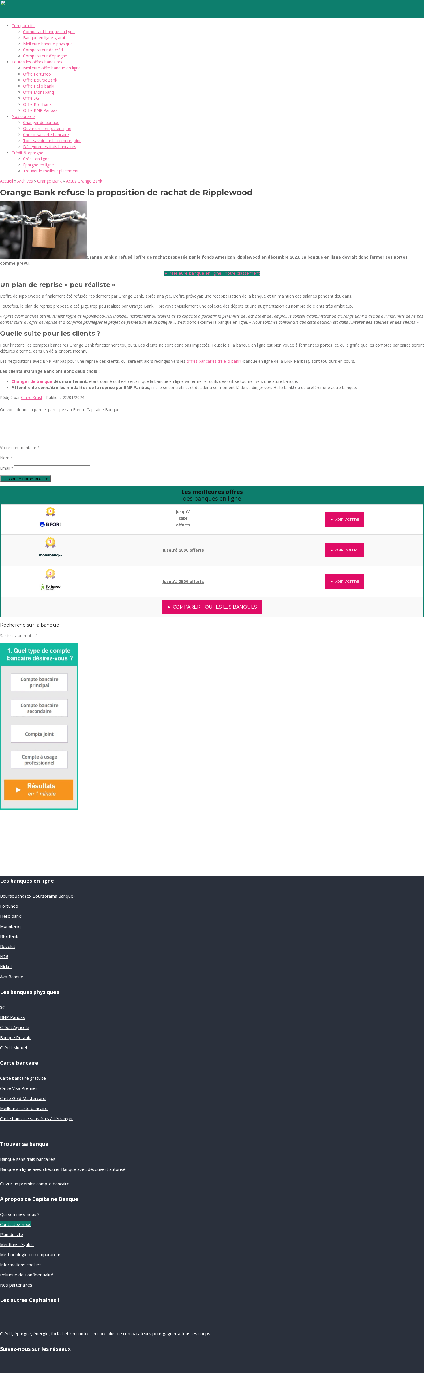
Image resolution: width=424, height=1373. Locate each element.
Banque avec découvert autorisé (93, 1169)
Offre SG (31, 98)
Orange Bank (49, 181)
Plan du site (11, 1234)
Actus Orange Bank (84, 181)
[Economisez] (39, 808)
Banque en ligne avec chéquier (30, 1169)
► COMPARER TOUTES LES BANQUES (212, 607)
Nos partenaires (16, 1285)
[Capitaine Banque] (47, 15)
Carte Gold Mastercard (23, 1098)
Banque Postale (15, 1037)
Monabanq (10, 926)
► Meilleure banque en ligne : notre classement (212, 273)
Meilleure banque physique (48, 43)
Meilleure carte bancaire (24, 1108)
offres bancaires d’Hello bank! (214, 361)
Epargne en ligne (38, 165)
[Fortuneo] (50, 578)
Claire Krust (31, 397)
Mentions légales (17, 1244)
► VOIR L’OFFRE (344, 519)
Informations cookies (21, 1264)
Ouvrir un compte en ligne (47, 128)
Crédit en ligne (36, 158)
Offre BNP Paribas (40, 110)
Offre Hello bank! (38, 86)
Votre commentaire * (20, 447)
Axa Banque (11, 976)
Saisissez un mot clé (19, 635)
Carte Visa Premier (18, 1088)
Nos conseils (23, 116)
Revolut (7, 946)
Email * (7, 468)
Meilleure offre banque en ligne (52, 68)
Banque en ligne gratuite (46, 37)
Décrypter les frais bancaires (49, 146)
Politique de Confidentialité (26, 1275)
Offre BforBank (37, 104)
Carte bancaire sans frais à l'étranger (36, 1118)
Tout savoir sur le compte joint (52, 140)
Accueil (6, 181)
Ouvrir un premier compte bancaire (35, 1183)
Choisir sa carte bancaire (46, 134)
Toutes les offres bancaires (37, 62)
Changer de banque (41, 122)
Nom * (6, 457)
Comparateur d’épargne (45, 56)
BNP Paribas (12, 1017)
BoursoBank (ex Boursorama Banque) (37, 896)
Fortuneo (9, 906)
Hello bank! (11, 916)
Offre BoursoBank (40, 80)
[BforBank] (51, 515)
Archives (25, 181)
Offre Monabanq (38, 92)
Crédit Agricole (14, 1027)
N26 (4, 956)
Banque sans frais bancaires (27, 1159)
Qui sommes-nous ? (20, 1214)
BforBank (9, 936)
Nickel (6, 966)
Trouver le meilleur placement (51, 171)
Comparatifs (23, 25)
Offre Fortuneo (37, 74)
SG (2, 1007)
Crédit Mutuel (13, 1047)
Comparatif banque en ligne (49, 31)
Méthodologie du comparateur (30, 1254)
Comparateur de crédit (44, 49)
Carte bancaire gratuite (23, 1078)
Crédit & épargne (27, 152)
